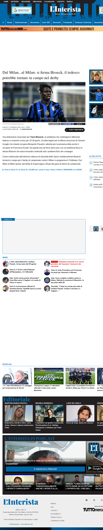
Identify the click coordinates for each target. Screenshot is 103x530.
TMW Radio (37, 1)
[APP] (96, 229)
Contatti (54, 510)
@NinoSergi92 (26, 129)
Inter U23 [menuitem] (46, 22)
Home (6, 1)
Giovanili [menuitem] (57, 22)
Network (15, 1)
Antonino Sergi (10, 129)
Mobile (53, 503)
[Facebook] (86, 500)
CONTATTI (60, 1)
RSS (52, 507)
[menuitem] (3, 22)
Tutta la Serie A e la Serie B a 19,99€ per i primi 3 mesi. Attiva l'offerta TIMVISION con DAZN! (43, 170)
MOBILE (70, 1)
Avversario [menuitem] (34, 22)
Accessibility (56, 514)
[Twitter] (94, 500)
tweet (79, 124)
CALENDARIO (49, 1)
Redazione (25, 1)
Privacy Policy (56, 517)
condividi (66, 124)
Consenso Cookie (57, 521)
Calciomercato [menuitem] (21, 22)
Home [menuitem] (9, 22)
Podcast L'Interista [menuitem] (83, 22)
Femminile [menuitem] (67, 22)
